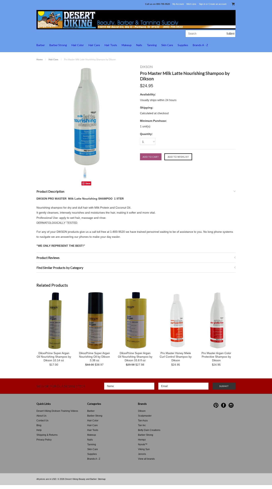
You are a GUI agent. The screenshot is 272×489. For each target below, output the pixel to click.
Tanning (152, 45)
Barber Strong (58, 45)
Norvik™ (142, 444)
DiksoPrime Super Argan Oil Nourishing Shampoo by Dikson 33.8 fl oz (135, 356)
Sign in (202, 4)
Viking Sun (144, 449)
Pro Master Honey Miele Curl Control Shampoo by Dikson (176, 356)
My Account (178, 4)
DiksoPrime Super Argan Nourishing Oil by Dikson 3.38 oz (94, 356)
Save (87, 183)
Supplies (183, 45)
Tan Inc (142, 425)
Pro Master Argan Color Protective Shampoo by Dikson (216, 356)
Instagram (231, 405)
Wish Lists (191, 4)
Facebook (223, 405)
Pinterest (215, 405)
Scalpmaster (145, 415)
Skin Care (167, 45)
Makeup (127, 45)
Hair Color (77, 45)
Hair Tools (111, 45)
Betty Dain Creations (149, 430)
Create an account (217, 4)
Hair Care (94, 45)
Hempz (142, 439)
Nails (139, 45)
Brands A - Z (200, 45)
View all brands (146, 458)
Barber (40, 45)
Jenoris (142, 454)
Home (39, 59)
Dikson (142, 411)
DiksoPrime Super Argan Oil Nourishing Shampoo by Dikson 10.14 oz (54, 356)
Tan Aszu (143, 420)
